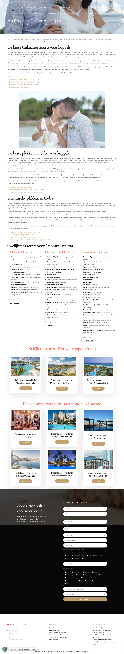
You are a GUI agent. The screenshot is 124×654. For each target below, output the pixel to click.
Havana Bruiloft (54, 630)
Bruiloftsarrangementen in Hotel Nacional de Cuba (24, 79)
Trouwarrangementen (55, 635)
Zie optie (25, 442)
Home (21, 7)
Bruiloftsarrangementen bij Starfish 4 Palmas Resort (24, 232)
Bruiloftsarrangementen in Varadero (19, 87)
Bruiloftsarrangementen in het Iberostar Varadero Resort (26, 192)
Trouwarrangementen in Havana (19, 77)
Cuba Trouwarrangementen (57, 628)
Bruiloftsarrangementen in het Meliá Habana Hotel (24, 84)
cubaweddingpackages (17, 639)
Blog (78, 13)
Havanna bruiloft (31, 7)
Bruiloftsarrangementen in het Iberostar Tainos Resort (25, 237)
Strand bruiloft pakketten (47, 7)
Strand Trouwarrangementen (57, 632)
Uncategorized (53, 640)
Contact (85, 13)
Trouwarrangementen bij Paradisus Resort (21, 235)
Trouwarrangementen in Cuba (58, 637)
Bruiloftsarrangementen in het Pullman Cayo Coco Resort (26, 190)
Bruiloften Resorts (64, 7)
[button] (4, 649)
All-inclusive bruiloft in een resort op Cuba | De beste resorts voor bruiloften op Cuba (46, 13)
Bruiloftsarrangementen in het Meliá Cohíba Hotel (24, 82)
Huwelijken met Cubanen (100, 628)
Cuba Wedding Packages (45, 651)
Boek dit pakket (13, 299)
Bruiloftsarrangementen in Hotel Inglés (20, 187)
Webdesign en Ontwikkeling (62, 651)
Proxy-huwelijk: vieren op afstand (102, 640)
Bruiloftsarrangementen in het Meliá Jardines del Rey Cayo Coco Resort (30, 240)
